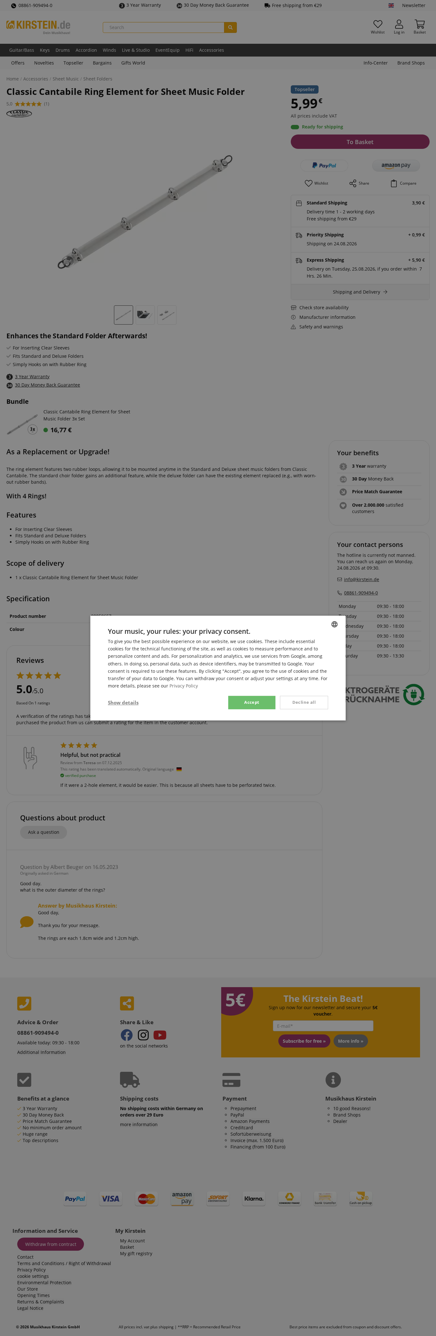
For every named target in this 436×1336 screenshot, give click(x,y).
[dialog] (218, 668)
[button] (123, 702)
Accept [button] (251, 702)
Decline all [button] (304, 702)
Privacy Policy (183, 686)
